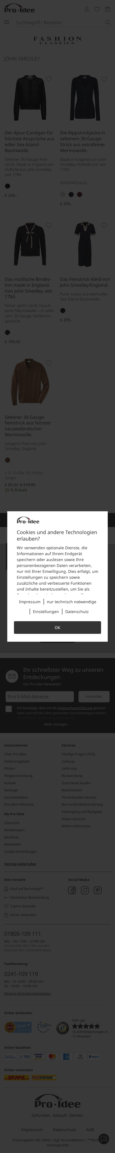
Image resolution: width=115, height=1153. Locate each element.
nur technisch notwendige (71, 601)
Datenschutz (77, 611)
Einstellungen (46, 611)
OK (57, 627)
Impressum (29, 601)
